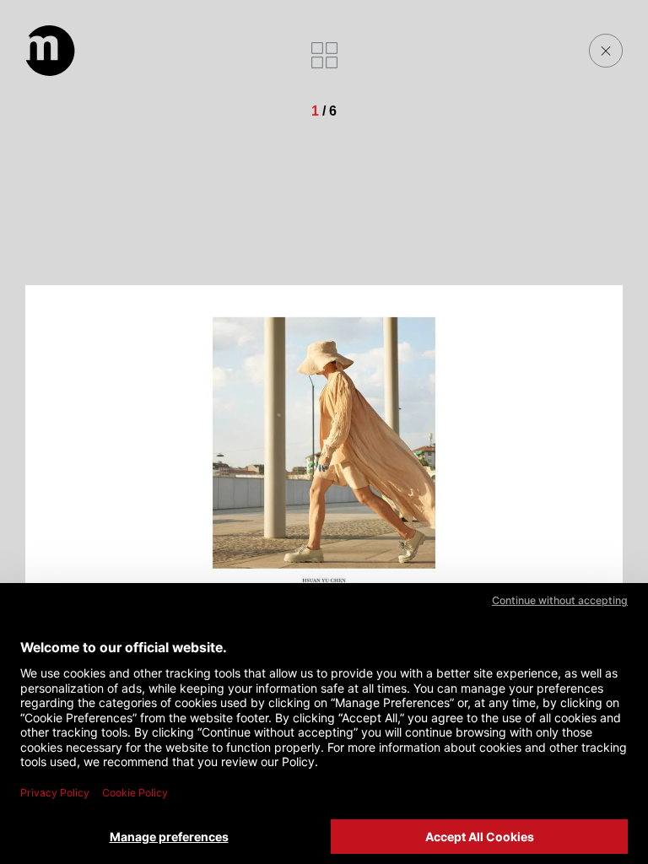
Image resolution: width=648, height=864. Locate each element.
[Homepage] (128, 50)
